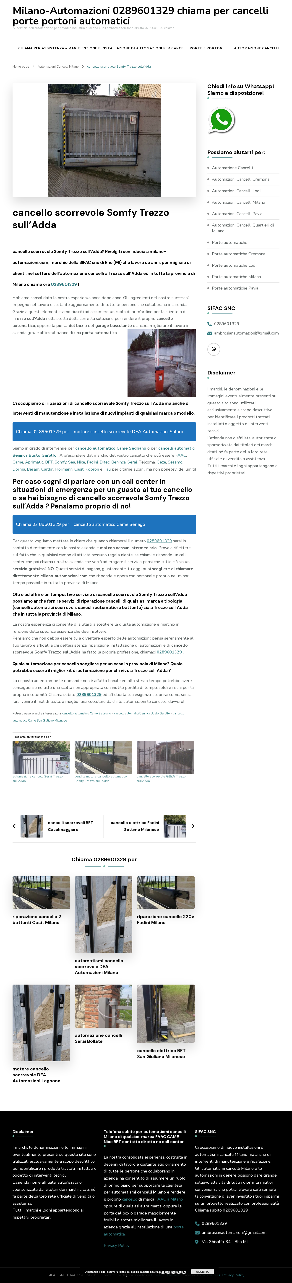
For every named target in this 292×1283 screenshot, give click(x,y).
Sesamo (175, 462)
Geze (161, 462)
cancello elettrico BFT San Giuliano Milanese (161, 1053)
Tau (107, 469)
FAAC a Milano (169, 1199)
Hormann (64, 469)
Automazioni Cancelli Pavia (237, 213)
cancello (129, 1199)
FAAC (180, 455)
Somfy (60, 462)
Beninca (118, 462)
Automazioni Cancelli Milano (238, 202)
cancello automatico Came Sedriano (110, 448)
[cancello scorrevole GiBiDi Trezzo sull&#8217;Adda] (165, 757)
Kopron (92, 469)
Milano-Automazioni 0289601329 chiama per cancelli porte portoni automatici (141, 16)
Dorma (19, 469)
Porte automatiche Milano (236, 276)
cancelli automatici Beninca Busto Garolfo (142, 713)
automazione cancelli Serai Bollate (98, 1038)
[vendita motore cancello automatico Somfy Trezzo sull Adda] (103, 757)
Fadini (92, 462)
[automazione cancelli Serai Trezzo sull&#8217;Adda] (41, 757)
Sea (71, 462)
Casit (79, 469)
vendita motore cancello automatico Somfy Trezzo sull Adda (101, 778)
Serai (132, 462)
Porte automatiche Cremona (238, 254)
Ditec (105, 462)
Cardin (47, 469)
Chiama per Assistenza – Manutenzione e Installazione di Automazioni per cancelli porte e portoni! (121, 48)
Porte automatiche (229, 242)
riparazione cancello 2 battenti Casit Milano (37, 919)
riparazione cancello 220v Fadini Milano (165, 919)
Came (18, 462)
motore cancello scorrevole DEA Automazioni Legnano (36, 1075)
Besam (33, 469)
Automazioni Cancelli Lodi (236, 191)
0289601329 (64, 284)
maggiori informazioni (172, 1271)
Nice (81, 462)
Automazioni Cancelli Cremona (240, 179)
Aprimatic (34, 462)
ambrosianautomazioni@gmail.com (246, 333)
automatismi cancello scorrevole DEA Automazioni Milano (99, 966)
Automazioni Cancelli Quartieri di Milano (243, 228)
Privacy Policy (116, 1245)
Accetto (202, 1272)
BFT (49, 462)
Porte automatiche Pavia (235, 288)
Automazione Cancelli (256, 48)
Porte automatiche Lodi (234, 265)
